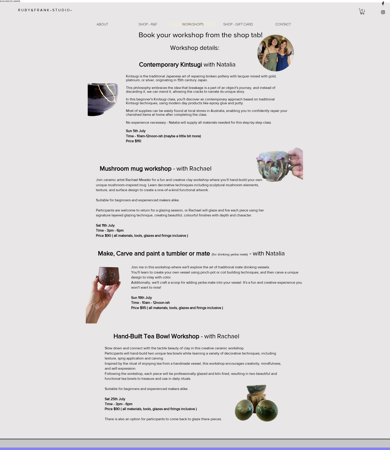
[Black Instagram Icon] (383, 12)
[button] (362, 11)
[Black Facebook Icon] (383, 3)
